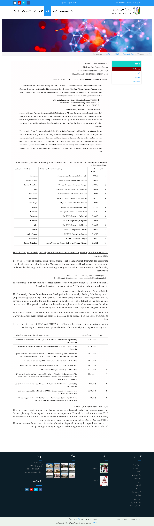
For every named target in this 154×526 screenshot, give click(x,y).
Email (22, 489)
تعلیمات (55, 11)
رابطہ (139, 519)
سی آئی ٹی (79, 519)
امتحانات (41, 11)
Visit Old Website (120, 2)
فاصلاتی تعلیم (16, 11)
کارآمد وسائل (138, 489)
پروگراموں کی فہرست (136, 475)
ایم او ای (139, 2)
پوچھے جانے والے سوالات (122, 519)
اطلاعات (28, 11)
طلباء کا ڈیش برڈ (138, 485)
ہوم (72, 11)
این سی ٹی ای (129, 2)
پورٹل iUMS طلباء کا (136, 502)
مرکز (150, 54)
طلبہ (35, 11)
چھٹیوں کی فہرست (137, 478)
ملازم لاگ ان (138, 496)
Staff (138, 73)
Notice (137, 77)
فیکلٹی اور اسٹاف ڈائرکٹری (136, 492)
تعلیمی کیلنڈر (138, 471)
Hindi (75, 3)
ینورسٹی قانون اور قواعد (136, 465)
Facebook (28, 2)
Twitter (23, 2)
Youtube (19, 2)
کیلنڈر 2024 (95, 480)
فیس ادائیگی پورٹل (137, 499)
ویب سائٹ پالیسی (133, 519)
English (70, 3)
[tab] (60, 249)
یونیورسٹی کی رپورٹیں (137, 468)
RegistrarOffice (128, 54)
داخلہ (23, 11)
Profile (108, 54)
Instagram (14, 2)
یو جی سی (136, 2)
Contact (137, 82)
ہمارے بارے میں (64, 11)
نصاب (139, 482)
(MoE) (94, 523)
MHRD (116, 54)
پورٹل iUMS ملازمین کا (135, 506)
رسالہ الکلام (95, 468)
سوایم (133, 2)
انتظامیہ (48, 11)
